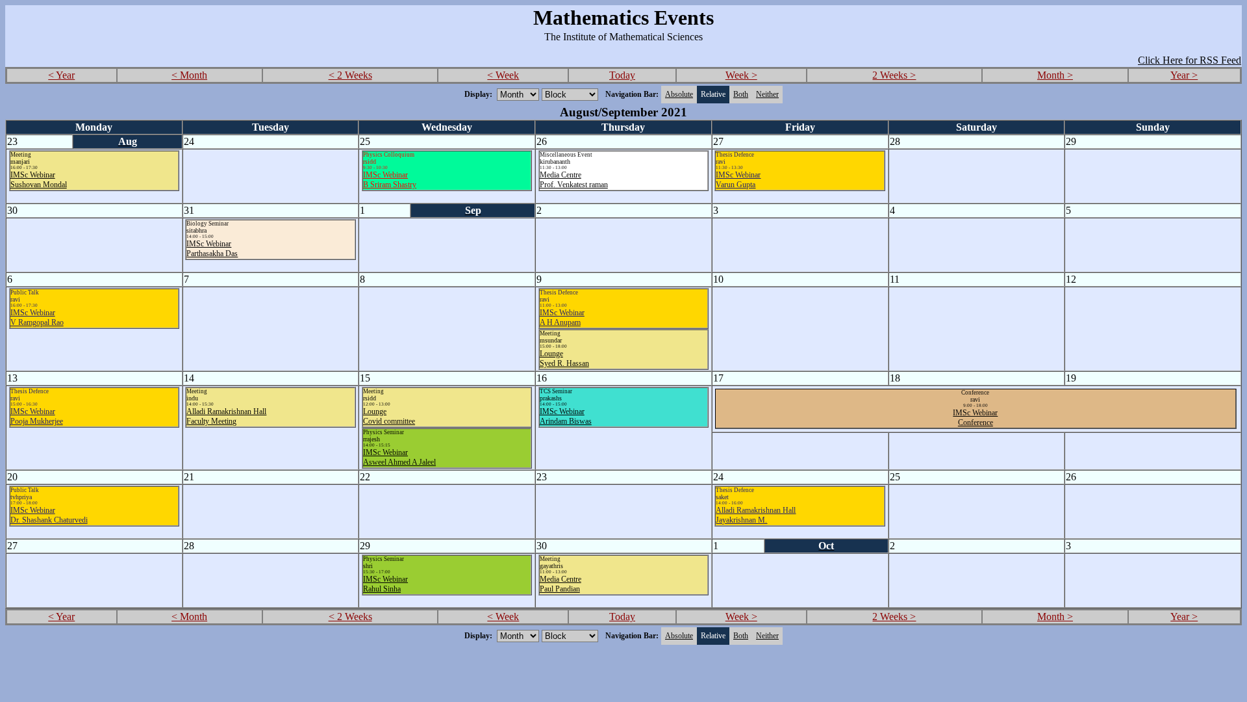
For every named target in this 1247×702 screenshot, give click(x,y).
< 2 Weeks (350, 75)
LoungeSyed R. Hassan (564, 358)
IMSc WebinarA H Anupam (562, 317)
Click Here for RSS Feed (1189, 60)
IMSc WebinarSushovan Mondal (38, 179)
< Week (503, 75)
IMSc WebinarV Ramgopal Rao (37, 317)
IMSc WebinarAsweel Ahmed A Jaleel (399, 457)
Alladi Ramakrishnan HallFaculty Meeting (226, 416)
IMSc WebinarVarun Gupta (738, 179)
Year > (1184, 75)
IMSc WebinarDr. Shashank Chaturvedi (49, 515)
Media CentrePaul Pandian (560, 584)
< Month (189, 75)
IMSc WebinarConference (975, 417)
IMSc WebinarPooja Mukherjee (36, 416)
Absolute (679, 94)
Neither (767, 94)
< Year (61, 75)
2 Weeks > (894, 75)
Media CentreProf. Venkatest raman (574, 179)
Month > (1055, 75)
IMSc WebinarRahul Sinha (385, 584)
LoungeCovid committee (389, 416)
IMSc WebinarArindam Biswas (566, 416)
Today (622, 75)
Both (740, 94)
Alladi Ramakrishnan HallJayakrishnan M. (756, 515)
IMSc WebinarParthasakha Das (212, 248)
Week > (741, 75)
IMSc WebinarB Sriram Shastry (389, 179)
